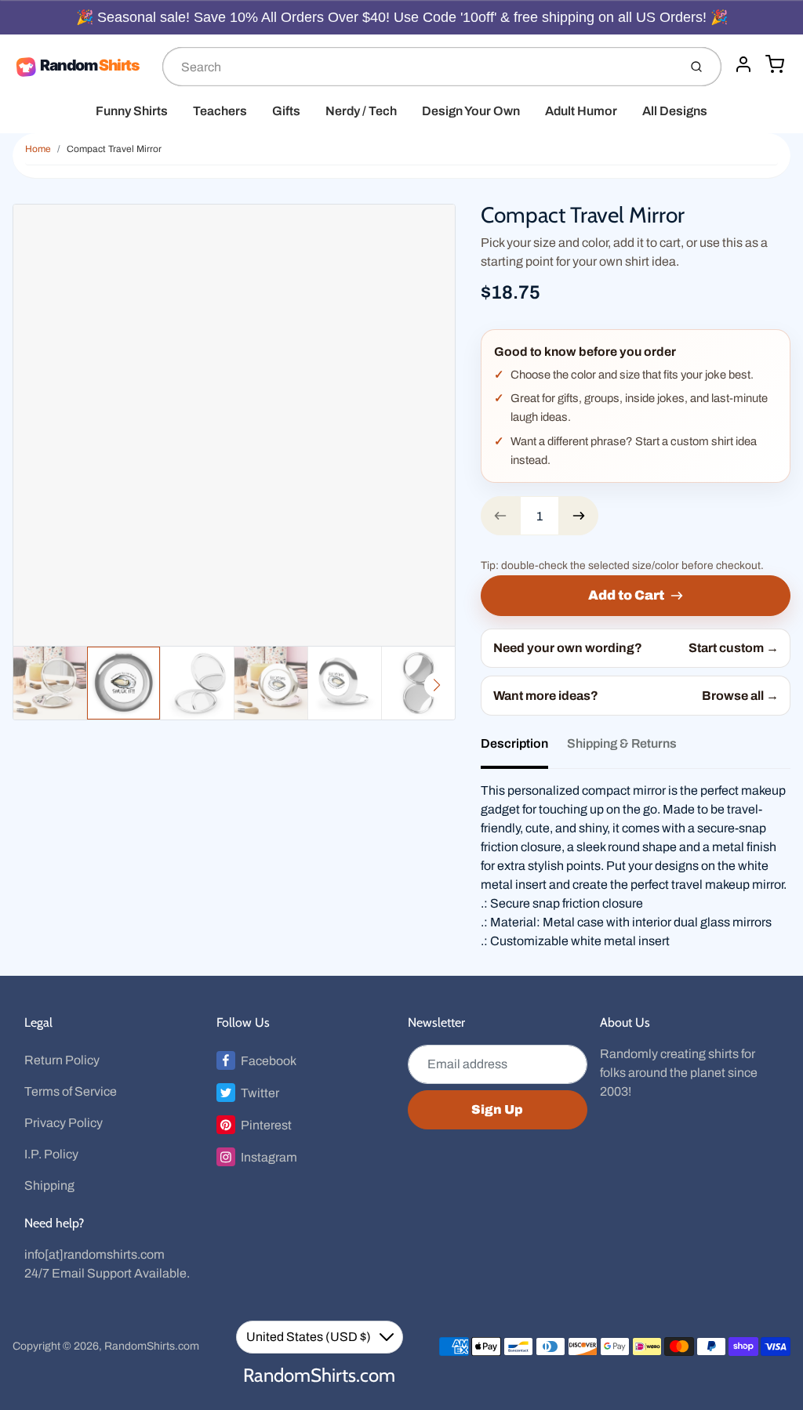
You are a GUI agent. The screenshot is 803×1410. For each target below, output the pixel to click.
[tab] (524, 748)
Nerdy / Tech (361, 111)
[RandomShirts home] (81, 66)
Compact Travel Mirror (114, 148)
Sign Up (497, 1109)
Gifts (286, 111)
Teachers (220, 111)
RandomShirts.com (151, 1346)
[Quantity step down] (500, 515)
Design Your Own (471, 111)
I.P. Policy (51, 1154)
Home (38, 148)
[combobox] (418, 66)
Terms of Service (70, 1091)
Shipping (49, 1185)
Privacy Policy (63, 1122)
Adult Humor (581, 111)
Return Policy (62, 1060)
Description (514, 743)
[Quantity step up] (578, 515)
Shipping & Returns (622, 743)
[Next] (436, 685)
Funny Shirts (132, 111)
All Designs (674, 111)
